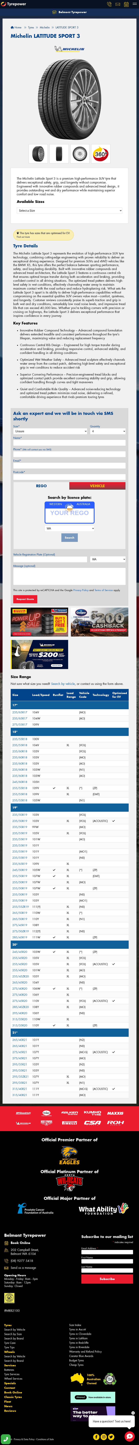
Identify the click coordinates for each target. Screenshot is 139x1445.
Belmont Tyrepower (72, 12)
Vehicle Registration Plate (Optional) (34, 554)
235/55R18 (19, 739)
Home (17, 27)
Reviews (10, 1411)
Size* (16, 426)
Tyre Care (9, 1343)
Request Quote (25, 599)
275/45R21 (19, 1052)
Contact (9, 1388)
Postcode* (19, 472)
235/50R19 (19, 815)
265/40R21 (19, 1040)
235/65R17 (19, 712)
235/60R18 (19, 751)
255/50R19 (19, 876)
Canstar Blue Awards (81, 1356)
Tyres (8, 1325)
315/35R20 (19, 1019)
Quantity (95, 426)
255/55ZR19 (20, 907)
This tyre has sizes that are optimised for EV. (43, 234)
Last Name (86, 1266)
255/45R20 (19, 958)
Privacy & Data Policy (24, 1439)
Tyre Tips (9, 1347)
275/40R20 (19, 988)
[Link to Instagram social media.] (104, 1437)
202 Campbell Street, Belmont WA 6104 (25, 1252)
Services (10, 1365)
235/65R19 (19, 864)
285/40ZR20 (20, 1007)
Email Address (89, 1248)
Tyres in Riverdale (79, 1347)
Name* (17, 438)
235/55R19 (19, 833)
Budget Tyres (76, 1360)
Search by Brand (14, 1338)
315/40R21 (19, 1089)
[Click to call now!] (109, 4)
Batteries (9, 1370)
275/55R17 (19, 724)
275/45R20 (19, 1001)
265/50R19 (19, 913)
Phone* (32, 449)
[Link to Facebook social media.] (96, 1437)
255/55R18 (19, 788)
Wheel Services (13, 1378)
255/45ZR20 (20, 976)
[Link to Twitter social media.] (111, 1437)
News (8, 1406)
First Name (87, 1257)
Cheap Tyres (76, 1365)
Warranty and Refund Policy (85, 1351)
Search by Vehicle (14, 1329)
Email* (17, 461)
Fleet (7, 1401)
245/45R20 (19, 952)
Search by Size (13, 1334)
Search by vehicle (63, 684)
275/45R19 (19, 925)
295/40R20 (19, 1013)
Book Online (13, 1392)
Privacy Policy (80, 590)
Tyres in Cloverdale (80, 1334)
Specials (10, 1383)
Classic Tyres (13, 1397)
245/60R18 (19, 782)
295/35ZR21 (20, 1076)
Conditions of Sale (45, 1439)
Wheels (9, 1352)
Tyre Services (11, 1374)
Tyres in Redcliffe (78, 1343)
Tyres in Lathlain (78, 1338)
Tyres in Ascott (77, 1329)
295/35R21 (19, 1064)
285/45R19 (19, 937)
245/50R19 (19, 870)
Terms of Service (104, 590)
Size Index (75, 1325)
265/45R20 (19, 982)
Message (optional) (24, 566)
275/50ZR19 (20, 931)
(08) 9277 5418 (22, 1261)
